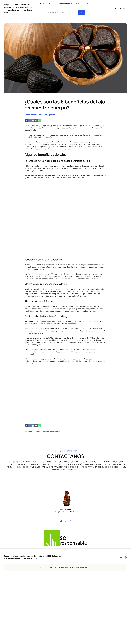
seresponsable (50, 115)
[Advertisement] (65, 208)
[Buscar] (81, 12)
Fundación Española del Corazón (49, 322)
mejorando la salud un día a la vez (48, 431)
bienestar (28, 431)
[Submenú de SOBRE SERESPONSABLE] (78, 3)
